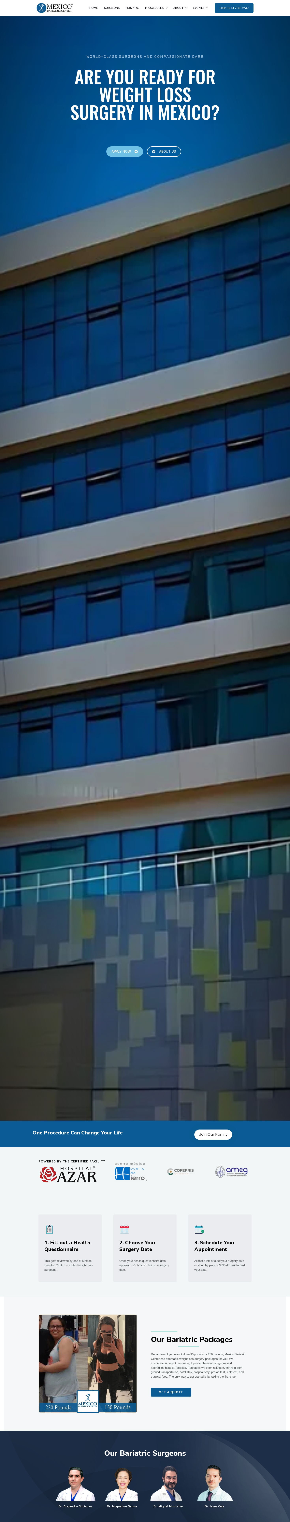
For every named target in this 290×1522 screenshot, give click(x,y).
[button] (165, 8)
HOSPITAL (132, 8)
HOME (93, 8)
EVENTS (198, 8)
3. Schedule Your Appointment (214, 1246)
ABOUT (178, 8)
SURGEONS (112, 8)
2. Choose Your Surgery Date (137, 1246)
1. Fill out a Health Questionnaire (67, 1246)
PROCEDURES (154, 8)
